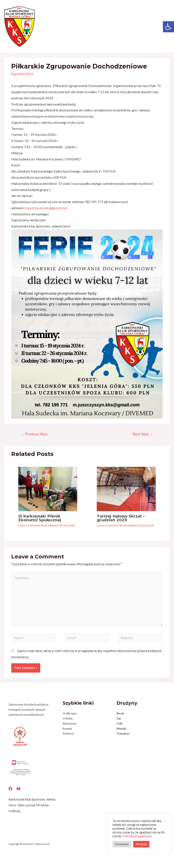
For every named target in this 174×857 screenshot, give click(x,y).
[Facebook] (10, 789)
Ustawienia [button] (122, 844)
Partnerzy (68, 733)
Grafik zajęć (70, 713)
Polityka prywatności (137, 836)
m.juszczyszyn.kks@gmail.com (45, 208)
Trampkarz (123, 733)
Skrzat (120, 713)
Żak (118, 718)
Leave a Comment (29, 525)
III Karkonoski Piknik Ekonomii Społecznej (39, 518)
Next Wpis (143, 434)
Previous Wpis (34, 434)
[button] (168, 26)
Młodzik (121, 728)
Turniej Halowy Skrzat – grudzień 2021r (121, 518)
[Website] (140, 638)
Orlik (119, 723)
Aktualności (70, 723)
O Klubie (68, 718)
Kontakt (67, 728)
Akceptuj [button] (141, 844)
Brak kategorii (50, 525)
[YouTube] (18, 789)
